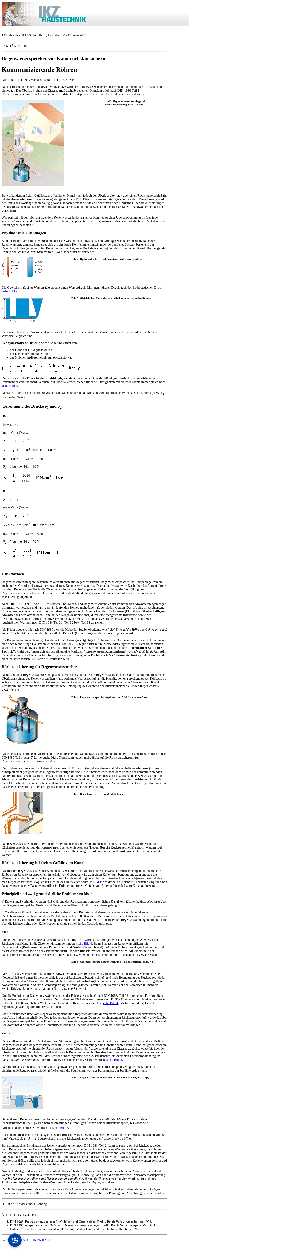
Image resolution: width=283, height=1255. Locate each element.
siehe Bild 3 (9, 385)
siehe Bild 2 (9, 291)
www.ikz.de (42, 1240)
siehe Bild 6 (84, 943)
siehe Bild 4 (110, 1003)
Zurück (7, 1240)
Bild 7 (64, 1128)
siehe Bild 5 (114, 1059)
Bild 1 (97, 882)
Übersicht (23, 1240)
